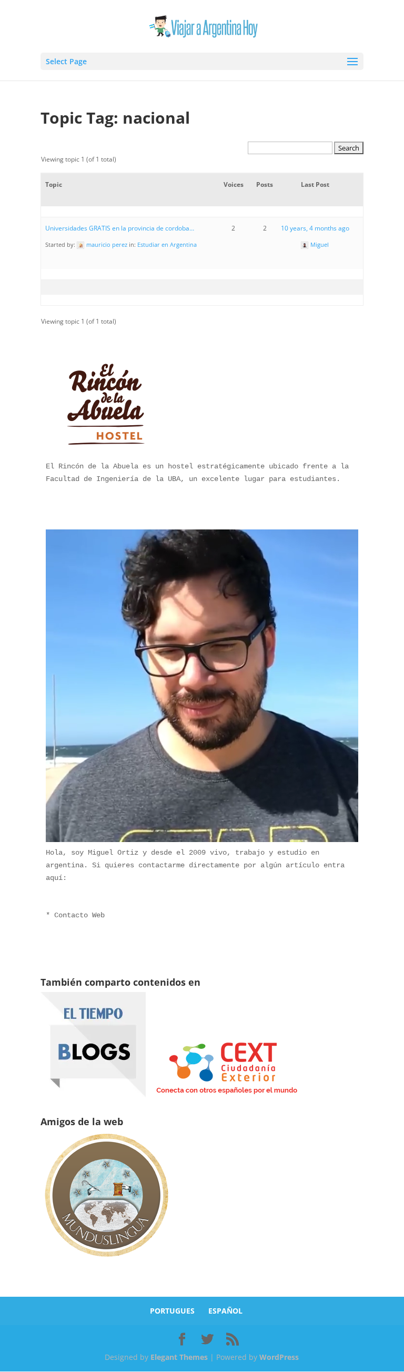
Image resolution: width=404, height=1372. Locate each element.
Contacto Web (79, 915)
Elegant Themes (179, 1357)
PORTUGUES (172, 1311)
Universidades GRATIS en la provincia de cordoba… (119, 228)
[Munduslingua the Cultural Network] (106, 1260)
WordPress (279, 1357)
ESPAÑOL (225, 1311)
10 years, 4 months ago (315, 228)
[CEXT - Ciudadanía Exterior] (227, 1094)
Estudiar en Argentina (167, 244)
